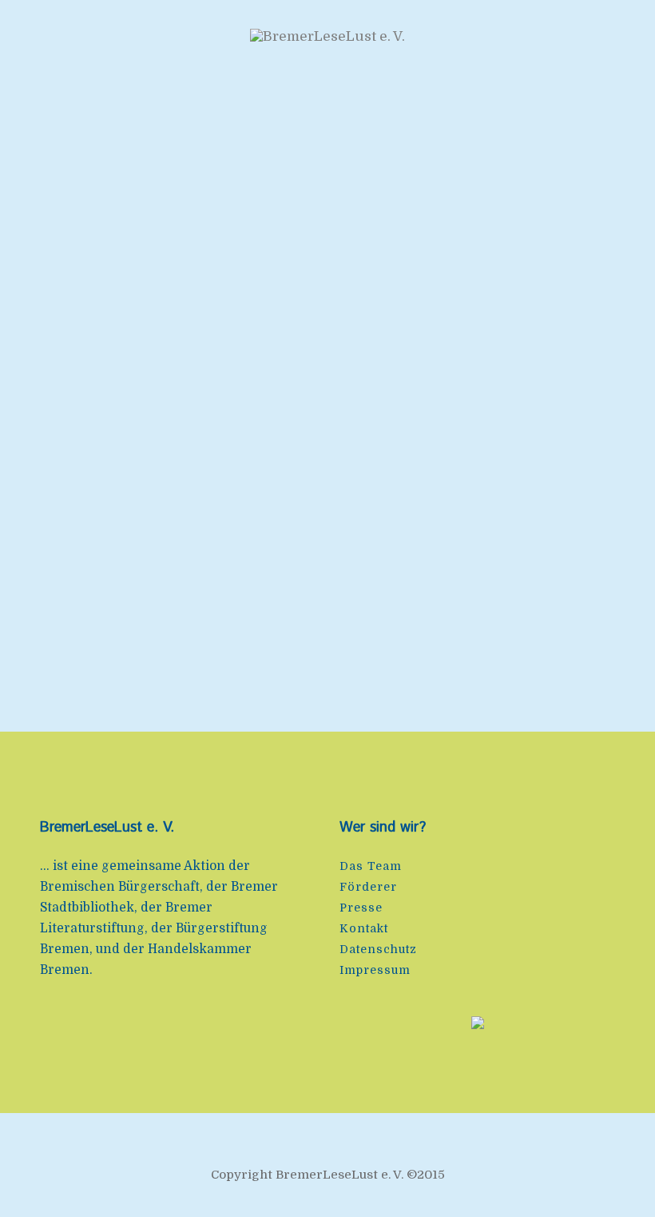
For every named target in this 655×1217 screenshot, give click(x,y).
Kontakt (363, 928)
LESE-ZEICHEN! (150, 395)
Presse (361, 907)
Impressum (375, 970)
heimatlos (414, 395)
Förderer (368, 886)
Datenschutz (378, 949)
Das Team (370, 866)
